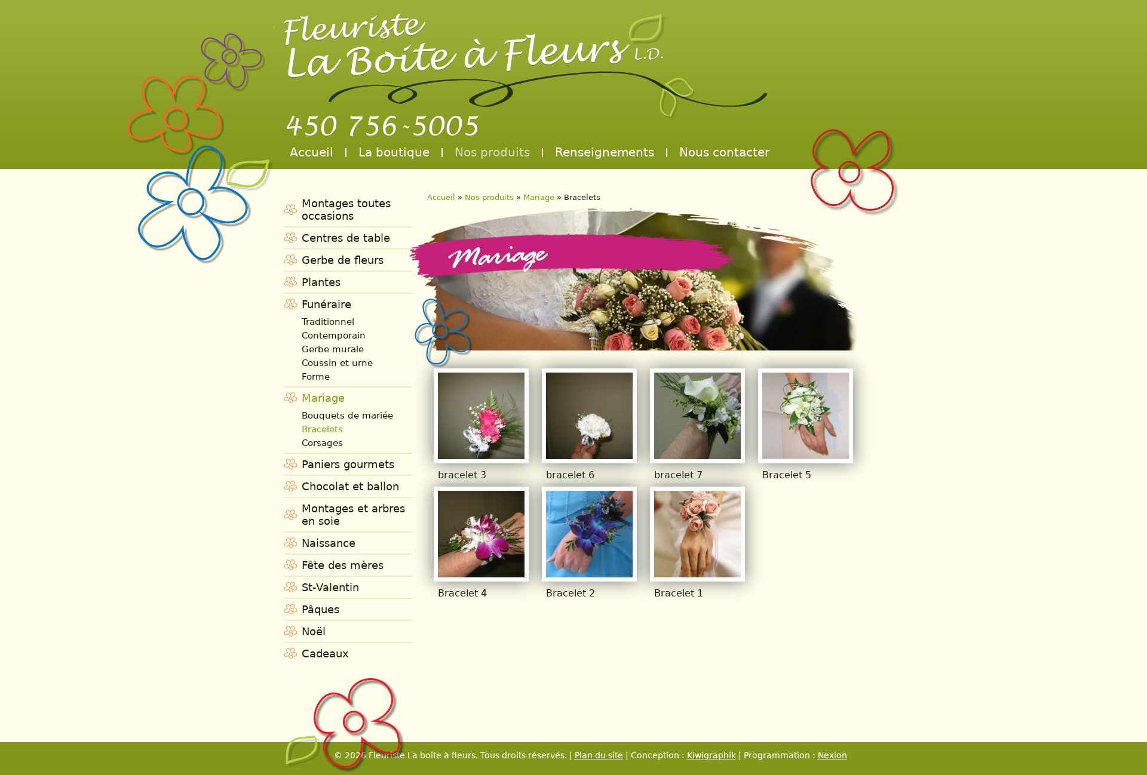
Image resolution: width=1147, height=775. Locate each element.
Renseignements (604, 152)
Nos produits (492, 152)
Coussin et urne (337, 363)
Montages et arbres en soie (353, 514)
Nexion (832, 755)
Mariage (323, 398)
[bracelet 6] (589, 455)
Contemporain (334, 335)
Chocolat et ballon (350, 486)
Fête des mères (343, 565)
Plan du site (599, 755)
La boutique (394, 152)
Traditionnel (328, 321)
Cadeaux (325, 653)
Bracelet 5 (786, 475)
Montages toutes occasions (346, 209)
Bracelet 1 (678, 593)
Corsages (322, 443)
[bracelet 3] (481, 455)
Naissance (328, 543)
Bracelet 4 (462, 593)
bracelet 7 (678, 475)
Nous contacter (724, 152)
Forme (316, 376)
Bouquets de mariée (347, 415)
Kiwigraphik (711, 755)
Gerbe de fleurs (343, 260)
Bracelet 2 (570, 593)
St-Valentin (330, 587)
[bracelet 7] (697, 455)
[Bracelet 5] (805, 455)
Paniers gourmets (348, 464)
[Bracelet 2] (589, 573)
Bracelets (322, 429)
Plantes (321, 282)
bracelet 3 (462, 475)
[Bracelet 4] (481, 573)
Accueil (311, 152)
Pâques (320, 609)
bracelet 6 (570, 475)
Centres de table (346, 238)
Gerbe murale (333, 349)
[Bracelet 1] (697, 573)
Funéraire (326, 304)
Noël (314, 631)
